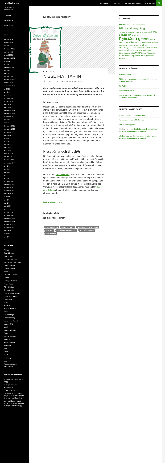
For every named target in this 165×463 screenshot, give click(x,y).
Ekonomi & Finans (10, 275)
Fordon (6, 278)
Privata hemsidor (139, 48)
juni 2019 (7, 92)
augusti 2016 (8, 135)
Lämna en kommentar (73, 81)
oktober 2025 (8, 43)
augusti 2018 (8, 104)
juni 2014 (7, 200)
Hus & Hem (8, 305)
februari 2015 (8, 178)
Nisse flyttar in (62, 76)
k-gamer (130, 45)
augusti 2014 (8, 194)
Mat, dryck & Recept (11, 321)
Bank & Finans (9, 253)
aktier (123, 24)
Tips (133, 53)
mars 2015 (7, 175)
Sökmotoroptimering (125, 53)
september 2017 (9, 117)
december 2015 (9, 160)
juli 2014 (7, 197)
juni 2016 (7, 141)
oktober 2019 (8, 83)
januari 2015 (8, 181)
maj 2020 (7, 70)
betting (129, 25)
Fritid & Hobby (9, 287)
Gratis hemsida (126, 42)
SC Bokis (122, 86)
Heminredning (9, 299)
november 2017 (9, 114)
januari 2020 (8, 77)
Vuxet (6, 361)
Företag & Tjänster (10, 281)
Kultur (6, 312)
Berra (121, 124)
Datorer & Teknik (9, 268)
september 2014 (9, 191)
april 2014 (7, 206)
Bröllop (137, 32)
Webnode (151, 56)
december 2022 (9, 49)
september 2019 (9, 86)
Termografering (125, 120)
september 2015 (9, 163)
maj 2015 (7, 169)
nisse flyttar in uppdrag (88, 227)
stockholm (147, 50)
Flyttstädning (129, 38)
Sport (6, 352)
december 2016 (9, 126)
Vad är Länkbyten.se (133, 3)
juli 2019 (7, 89)
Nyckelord (8, 25)
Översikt (7, 15)
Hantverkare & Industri (11, 296)
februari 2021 (8, 64)
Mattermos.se (140, 120)
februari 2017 (8, 123)
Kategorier (8, 20)
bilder (133, 25)
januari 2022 (8, 55)
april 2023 (7, 46)
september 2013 (9, 228)
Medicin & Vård (9, 324)
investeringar (123, 45)
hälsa (156, 42)
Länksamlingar (9, 315)
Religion (7, 339)
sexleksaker (128, 50)
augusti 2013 (8, 231)
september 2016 (9, 132)
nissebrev (49, 230)
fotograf (152, 39)
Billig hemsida (127, 28)
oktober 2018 (8, 101)
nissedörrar (51, 233)
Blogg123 (131, 124)
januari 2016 (8, 157)
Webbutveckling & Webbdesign (133, 55)
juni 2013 (7, 237)
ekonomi (153, 32)
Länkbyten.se (11, 3)
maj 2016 (7, 144)
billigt (136, 29)
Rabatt (148, 48)
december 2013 (9, 218)
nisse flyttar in (67, 227)
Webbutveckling (151, 53)
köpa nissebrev (62, 175)
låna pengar (124, 47)
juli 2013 (7, 234)
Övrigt (6, 333)
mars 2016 (7, 151)
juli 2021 (7, 61)
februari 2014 (8, 212)
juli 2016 (7, 138)
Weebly (121, 58)
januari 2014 (8, 215)
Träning (143, 53)
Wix (125, 58)
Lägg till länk (105, 3)
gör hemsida (124, 136)
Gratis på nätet (138, 42)
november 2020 (9, 67)
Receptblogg (140, 115)
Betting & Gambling (10, 259)
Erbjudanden (125, 35)
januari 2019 (8, 98)
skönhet (137, 50)
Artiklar (117, 3)
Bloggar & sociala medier (127, 32)
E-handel (7, 272)
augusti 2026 (8, 40)
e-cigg (146, 32)
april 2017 (7, 120)
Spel (5, 349)
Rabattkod (153, 48)
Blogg (142, 28)
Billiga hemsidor (140, 25)
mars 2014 (7, 209)
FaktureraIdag (125, 74)
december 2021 (9, 58)
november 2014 (9, 184)
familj (133, 35)
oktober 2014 (8, 188)
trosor (138, 53)
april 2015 (7, 172)
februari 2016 (8, 154)
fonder (145, 39)
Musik (6, 327)
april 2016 (7, 147)
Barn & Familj (49, 72)
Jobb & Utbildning (10, 309)
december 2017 (9, 110)
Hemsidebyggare (148, 42)
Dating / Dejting (9, 265)
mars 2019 (7, 95)
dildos (141, 32)
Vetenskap (7, 358)
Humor (6, 302)
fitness (137, 35)
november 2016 (9, 129)
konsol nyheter (138, 45)
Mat (132, 47)
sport (142, 50)
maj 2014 (7, 203)
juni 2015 (7, 166)
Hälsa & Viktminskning (12, 293)
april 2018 (7, 107)
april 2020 (7, 73)
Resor (121, 50)
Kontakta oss (149, 3)
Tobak (6, 355)
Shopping (7, 346)
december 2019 (9, 80)
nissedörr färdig (87, 230)
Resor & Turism (9, 342)
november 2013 (9, 221)
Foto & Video (8, 284)
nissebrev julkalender (66, 230)
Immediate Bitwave (127, 91)
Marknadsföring (9, 318)
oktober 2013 (8, 225)
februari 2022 (8, 52)
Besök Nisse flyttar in (53, 202)
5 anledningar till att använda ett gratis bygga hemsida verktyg (14, 395)
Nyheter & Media (10, 330)
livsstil (146, 45)
